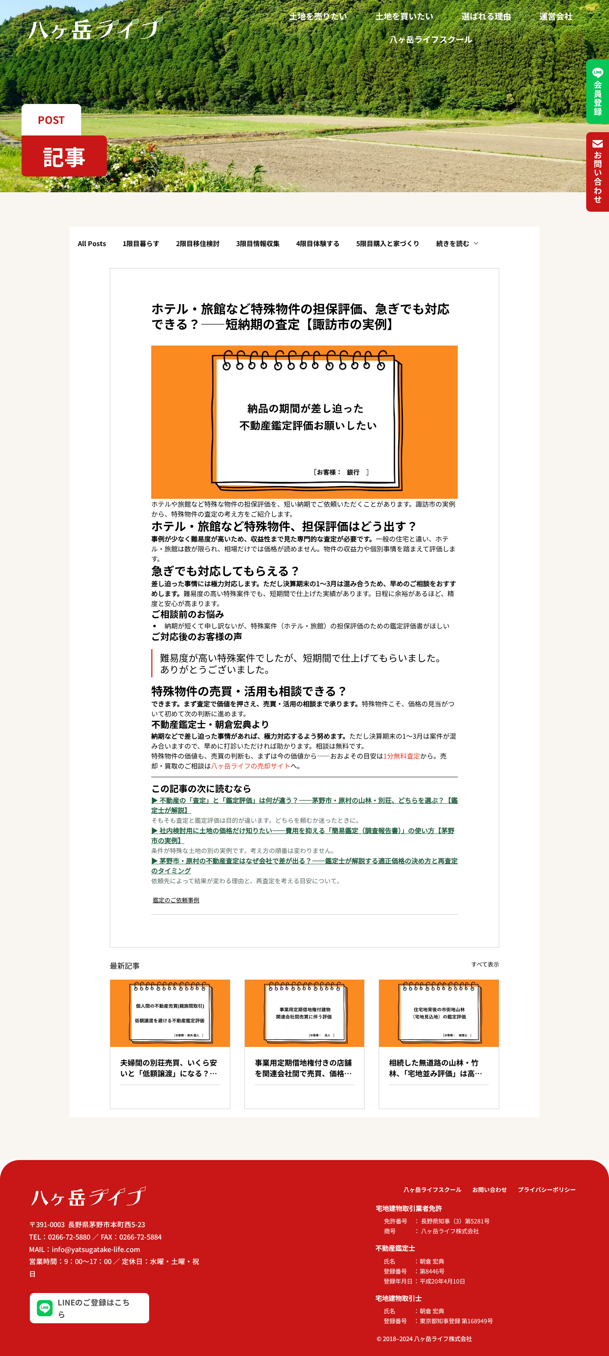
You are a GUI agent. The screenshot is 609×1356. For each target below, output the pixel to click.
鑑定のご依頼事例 (176, 900)
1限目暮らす (141, 243)
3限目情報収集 (258, 243)
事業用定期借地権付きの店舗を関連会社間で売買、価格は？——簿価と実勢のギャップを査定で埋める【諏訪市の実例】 (303, 1067)
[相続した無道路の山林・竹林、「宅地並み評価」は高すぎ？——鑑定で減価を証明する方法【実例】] (439, 1013)
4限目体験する (318, 243)
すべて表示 (485, 964)
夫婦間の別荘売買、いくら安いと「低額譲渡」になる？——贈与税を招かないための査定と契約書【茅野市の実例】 (168, 1067)
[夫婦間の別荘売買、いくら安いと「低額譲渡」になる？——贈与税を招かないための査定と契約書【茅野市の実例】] (170, 1013)
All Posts (92, 243)
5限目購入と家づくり (388, 243)
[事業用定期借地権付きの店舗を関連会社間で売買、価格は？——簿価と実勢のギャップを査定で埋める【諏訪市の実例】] (305, 1013)
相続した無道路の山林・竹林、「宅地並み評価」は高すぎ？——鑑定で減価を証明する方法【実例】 (437, 1067)
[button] (51, 119)
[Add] (89, 1308)
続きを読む (452, 243)
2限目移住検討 (198, 243)
